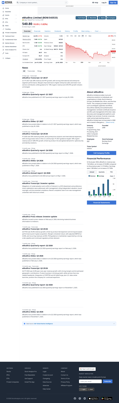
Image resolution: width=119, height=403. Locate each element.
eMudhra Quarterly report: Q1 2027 (37, 94)
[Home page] (6, 2)
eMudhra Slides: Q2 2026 (32, 312)
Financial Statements (101, 203)
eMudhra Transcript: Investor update (38, 183)
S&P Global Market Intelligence (43, 323)
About (63, 371)
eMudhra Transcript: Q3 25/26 (35, 229)
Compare (112, 18)
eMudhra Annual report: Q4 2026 (36, 173)
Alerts (103, 18)
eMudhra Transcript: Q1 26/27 (35, 78)
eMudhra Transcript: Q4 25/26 (35, 134)
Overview (27, 31)
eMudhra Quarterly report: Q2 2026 (37, 285)
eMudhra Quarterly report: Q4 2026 (37, 150)
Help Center (47, 389)
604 (88, 141)
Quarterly (101, 172)
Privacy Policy (65, 382)
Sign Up (113, 2)
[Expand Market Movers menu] (16, 43)
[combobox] (42, 2)
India (25, 20)
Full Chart (81, 18)
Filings (39, 71)
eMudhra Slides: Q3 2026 (32, 256)
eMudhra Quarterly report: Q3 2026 (37, 245)
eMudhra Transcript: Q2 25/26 (35, 268)
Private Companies (13, 382)
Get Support (29, 378)
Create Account (48, 375)
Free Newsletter (30, 375)
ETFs (8, 378)
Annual (92, 172)
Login (44, 371)
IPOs (8, 375)
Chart (97, 31)
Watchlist (93, 18)
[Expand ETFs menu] (16, 22)
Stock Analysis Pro (31, 371)
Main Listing (85, 31)
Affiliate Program (66, 385)
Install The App (29, 382)
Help (96, 2)
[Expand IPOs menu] (16, 19)
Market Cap (26, 36)
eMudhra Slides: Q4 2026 (32, 160)
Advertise (46, 385)
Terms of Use (65, 378)
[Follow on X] (79, 398)
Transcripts (31, 71)
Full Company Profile (102, 153)
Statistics (48, 31)
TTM (111, 172)
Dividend (25, 59)
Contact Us (64, 375)
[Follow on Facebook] (75, 398)
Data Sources (47, 382)
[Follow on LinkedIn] (84, 398)
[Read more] (110, 122)
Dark (91, 389)
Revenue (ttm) (27, 39)
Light (83, 389)
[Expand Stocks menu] (16, 15)
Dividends (58, 31)
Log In (104, 2)
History (67, 31)
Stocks (9, 371)
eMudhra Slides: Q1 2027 (32, 121)
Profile (75, 31)
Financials (37, 31)
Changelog (46, 378)
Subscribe (107, 381)
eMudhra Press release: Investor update (39, 216)
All (24, 71)
